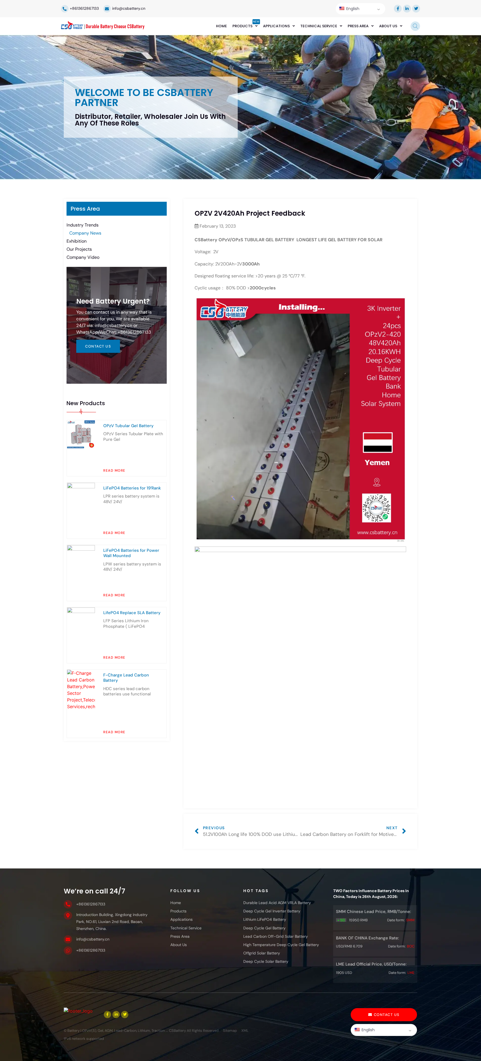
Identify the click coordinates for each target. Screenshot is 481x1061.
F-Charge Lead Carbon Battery (126, 677)
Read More (114, 470)
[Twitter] (416, 9)
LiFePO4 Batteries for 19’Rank (132, 488)
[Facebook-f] (398, 9)
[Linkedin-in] (407, 9)
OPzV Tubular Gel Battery (128, 426)
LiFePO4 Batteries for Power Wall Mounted (131, 553)
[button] (384, 1014)
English (352, 8)
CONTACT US (98, 346)
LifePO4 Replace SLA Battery (132, 613)
